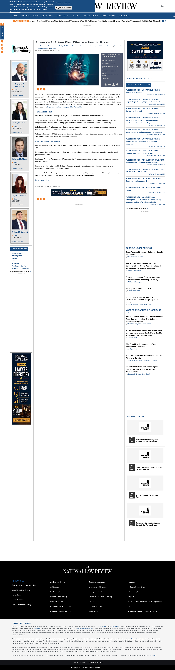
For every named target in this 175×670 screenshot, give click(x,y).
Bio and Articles (17, 96)
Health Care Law (95, 606)
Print (106, 84)
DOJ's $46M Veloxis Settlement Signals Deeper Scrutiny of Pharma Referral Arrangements (142, 369)
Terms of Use (104, 626)
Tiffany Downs (132, 338)
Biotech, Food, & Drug (58, 597)
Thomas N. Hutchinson (135, 360)
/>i (117, 84)
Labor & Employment (135, 592)
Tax (129, 606)
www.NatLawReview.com (84, 628)
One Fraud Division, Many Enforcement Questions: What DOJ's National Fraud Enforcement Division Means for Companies (81, 21)
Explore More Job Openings (20, 271)
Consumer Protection (109, 71)
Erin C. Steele (146, 324)
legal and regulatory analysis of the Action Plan (64, 107)
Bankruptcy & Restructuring (60, 592)
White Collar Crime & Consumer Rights (142, 611)
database (37, 628)
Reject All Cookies (63, 8)
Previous (163, 21)
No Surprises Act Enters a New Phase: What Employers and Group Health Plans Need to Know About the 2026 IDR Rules (144, 332)
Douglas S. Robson (134, 374)
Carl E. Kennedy (133, 304)
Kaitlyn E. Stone (19, 123)
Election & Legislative (97, 582)
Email (16, 90)
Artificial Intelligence (108, 60)
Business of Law (56, 602)
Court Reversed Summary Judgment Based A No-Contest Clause (144, 253)
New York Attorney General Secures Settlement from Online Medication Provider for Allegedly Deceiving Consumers (144, 265)
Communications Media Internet (110, 67)
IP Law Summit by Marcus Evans (147, 496)
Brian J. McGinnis (19, 159)
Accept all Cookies (63, 3)
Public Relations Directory (21, 605)
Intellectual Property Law (137, 587)
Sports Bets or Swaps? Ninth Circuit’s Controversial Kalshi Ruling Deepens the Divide (143, 299)
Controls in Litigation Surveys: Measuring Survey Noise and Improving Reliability (143, 278)
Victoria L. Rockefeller (151, 360)
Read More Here (42, 180)
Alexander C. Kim (145, 304)
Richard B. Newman (134, 270)
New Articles (2, 32)
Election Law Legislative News (110, 74)
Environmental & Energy (98, 587)
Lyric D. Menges (19, 195)
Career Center (91, 16)
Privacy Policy (115, 626)
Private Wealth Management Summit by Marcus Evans (147, 440)
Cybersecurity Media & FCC (60, 611)
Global (91, 602)
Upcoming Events (135, 417)
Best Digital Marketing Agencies (23, 585)
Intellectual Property (108, 63)
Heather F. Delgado (134, 324)
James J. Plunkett (134, 291)
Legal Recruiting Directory (21, 590)
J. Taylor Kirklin (133, 349)
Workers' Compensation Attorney (18, 260)
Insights (53, 48)
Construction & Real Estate (60, 606)
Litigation (131, 597)
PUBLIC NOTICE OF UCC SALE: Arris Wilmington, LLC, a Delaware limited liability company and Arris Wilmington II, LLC (143, 199)
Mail (110, 84)
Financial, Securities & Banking (100, 597)
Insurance (131, 582)
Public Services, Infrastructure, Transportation (145, 602)
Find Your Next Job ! (19, 249)
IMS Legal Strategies (135, 282)
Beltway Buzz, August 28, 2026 (138, 288)
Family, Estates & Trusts (98, 592)
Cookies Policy (15, 12)
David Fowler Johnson (135, 257)
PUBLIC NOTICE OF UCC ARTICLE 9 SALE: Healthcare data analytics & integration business (143, 141)
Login (163, 6)
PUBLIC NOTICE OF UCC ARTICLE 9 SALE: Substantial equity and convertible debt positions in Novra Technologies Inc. (143, 120)
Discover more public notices (136, 208)
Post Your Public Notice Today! (138, 85)
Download (114, 84)
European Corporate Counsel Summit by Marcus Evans (148, 524)
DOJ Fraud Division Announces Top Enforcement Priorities (140, 345)
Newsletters (62, 16)
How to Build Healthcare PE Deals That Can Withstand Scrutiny (144, 356)
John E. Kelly (146, 374)
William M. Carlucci (20, 232)
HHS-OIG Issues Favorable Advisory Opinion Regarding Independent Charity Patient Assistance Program (144, 319)
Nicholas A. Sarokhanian (20, 85)
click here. (153, 655)
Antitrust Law (55, 587)
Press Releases (18, 600)
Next (166, 21)
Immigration (93, 611)
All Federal (105, 79)
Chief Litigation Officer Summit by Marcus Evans (149, 468)
